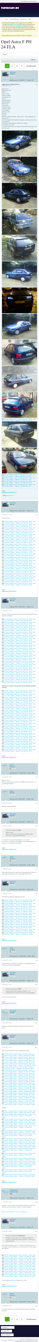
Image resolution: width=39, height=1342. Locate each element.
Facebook (17, 35)
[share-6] (36, 79)
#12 (36, 1047)
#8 (36, 893)
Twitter (23, 35)
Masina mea (23, 19)
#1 (36, 84)
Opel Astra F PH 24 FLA (9, 492)
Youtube (29, 35)
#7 (36, 869)
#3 (36, 611)
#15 (36, 1306)
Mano (12, 791)
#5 (36, 803)
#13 (36, 1202)
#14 (36, 1231)
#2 (36, 515)
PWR (11, 765)
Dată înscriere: (14, 80)
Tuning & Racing (14, 19)
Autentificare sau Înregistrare (29, 1)
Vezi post (22, 830)
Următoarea (31, 66)
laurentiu (13, 72)
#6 (36, 826)
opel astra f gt (10, 495)
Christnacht (13, 1190)
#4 (36, 777)
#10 (36, 985)
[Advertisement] (24, 101)
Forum (6, 19)
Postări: (29, 80)
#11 (36, 1023)
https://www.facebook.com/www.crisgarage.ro (15, 1212)
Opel (29, 19)
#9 (36, 960)
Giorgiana (13, 1011)
